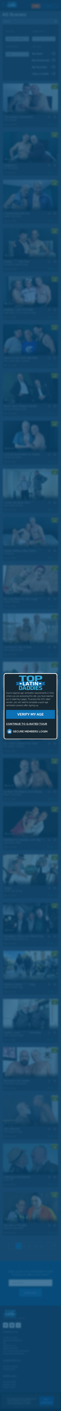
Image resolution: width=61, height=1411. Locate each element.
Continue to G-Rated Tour (26, 723)
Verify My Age (30, 714)
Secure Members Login (30, 731)
